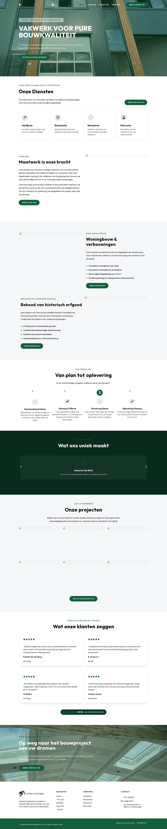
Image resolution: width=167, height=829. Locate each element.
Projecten (104, 5)
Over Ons (92, 5)
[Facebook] (52, 4)
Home (82, 5)
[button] (41, 20)
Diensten (116, 5)
